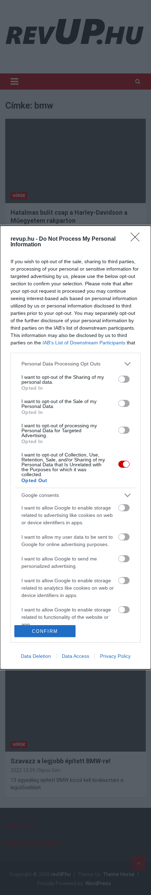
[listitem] (75, 364)
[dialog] (75, 447)
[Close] (137, 239)
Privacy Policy (115, 656)
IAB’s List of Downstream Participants (83, 342)
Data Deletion (36, 656)
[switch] (124, 379)
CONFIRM (45, 631)
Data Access (75, 656)
